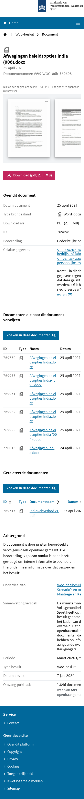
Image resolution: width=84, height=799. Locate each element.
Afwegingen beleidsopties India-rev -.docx (43, 380)
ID (10, 501)
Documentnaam (44, 501)
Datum (75, 501)
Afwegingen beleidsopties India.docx (43, 362)
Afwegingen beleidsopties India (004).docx (43, 434)
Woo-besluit (24, 34)
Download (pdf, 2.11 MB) (32, 175)
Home (13, 23)
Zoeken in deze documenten (29, 335)
